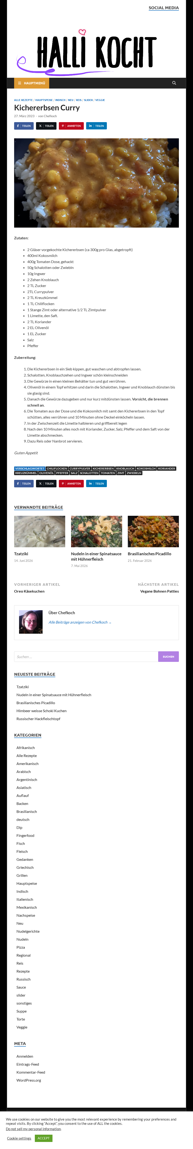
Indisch (60, 100)
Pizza (20, 947)
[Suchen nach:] (96, 656)
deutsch (22, 819)
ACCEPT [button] (44, 1138)
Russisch (23, 979)
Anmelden (24, 1056)
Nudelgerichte (28, 931)
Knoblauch (125, 468)
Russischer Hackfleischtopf (38, 718)
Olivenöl (46, 473)
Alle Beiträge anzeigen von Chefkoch (80, 622)
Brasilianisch (26, 811)
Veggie (100, 100)
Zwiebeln (134, 473)
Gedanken (24, 859)
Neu (70, 100)
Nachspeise (25, 915)
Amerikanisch (27, 763)
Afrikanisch (25, 747)
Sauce (21, 987)
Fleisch (22, 851)
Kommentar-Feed (30, 1072)
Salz (74, 473)
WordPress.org (28, 1080)
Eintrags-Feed (27, 1064)
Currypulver (80, 468)
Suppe (21, 1011)
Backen (22, 803)
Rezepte (23, 971)
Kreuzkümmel (26, 473)
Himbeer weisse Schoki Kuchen (41, 710)
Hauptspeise (44, 100)
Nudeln (22, 939)
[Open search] (174, 83)
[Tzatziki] (39, 533)
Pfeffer (62, 473)
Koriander (166, 468)
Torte (20, 1019)
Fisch (20, 843)
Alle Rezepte (23, 100)
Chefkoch (50, 116)
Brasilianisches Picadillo (149, 553)
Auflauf (22, 795)
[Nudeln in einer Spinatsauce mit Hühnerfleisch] (96, 533)
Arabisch (23, 771)
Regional (23, 955)
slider (88, 100)
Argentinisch (26, 779)
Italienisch (24, 899)
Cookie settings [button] (19, 1138)
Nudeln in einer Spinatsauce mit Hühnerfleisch (96, 556)
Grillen (22, 875)
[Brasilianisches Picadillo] (153, 533)
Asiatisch (23, 787)
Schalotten (89, 473)
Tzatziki (21, 553)
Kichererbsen (103, 468)
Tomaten (108, 473)
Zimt (120, 473)
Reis (78, 100)
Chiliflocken (57, 468)
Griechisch (25, 867)
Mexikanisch (26, 907)
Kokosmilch (146, 468)
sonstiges (24, 1003)
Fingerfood (25, 835)
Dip (19, 827)
